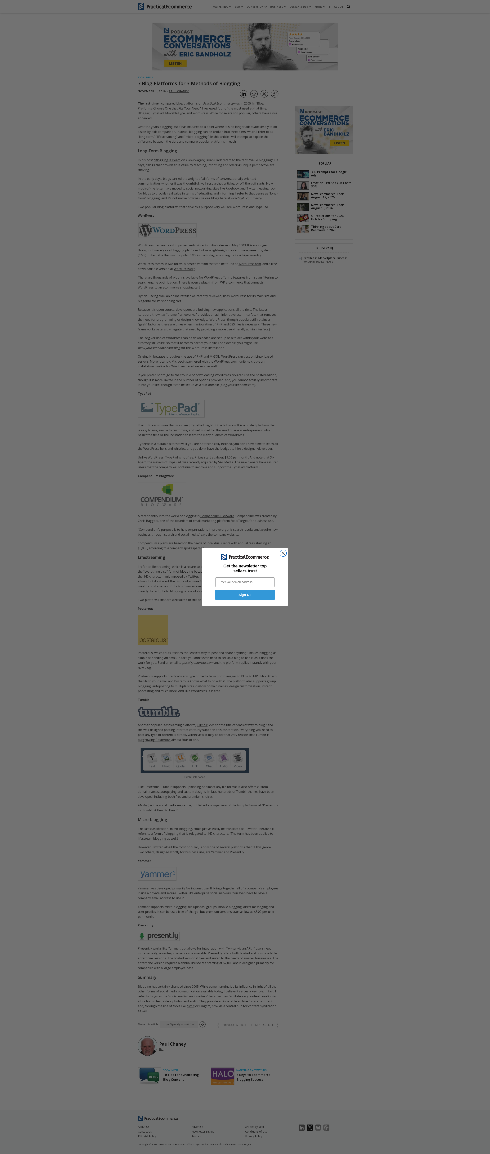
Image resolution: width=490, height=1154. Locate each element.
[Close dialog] (283, 553)
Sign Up (245, 595)
